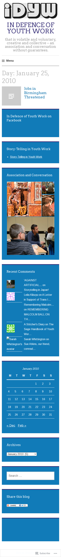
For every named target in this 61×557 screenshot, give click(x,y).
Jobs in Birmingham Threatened (35, 92)
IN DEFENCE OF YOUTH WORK (30, 28)
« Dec (11, 425)
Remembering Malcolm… (39, 304)
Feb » (22, 425)
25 (9, 414)
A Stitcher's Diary (34, 324)
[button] (24, 199)
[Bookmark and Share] (17, 505)
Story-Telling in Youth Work (26, 156)
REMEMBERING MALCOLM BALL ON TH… (36, 314)
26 (16, 414)
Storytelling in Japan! (36, 289)
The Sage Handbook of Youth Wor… (39, 329)
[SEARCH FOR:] (30, 476)
